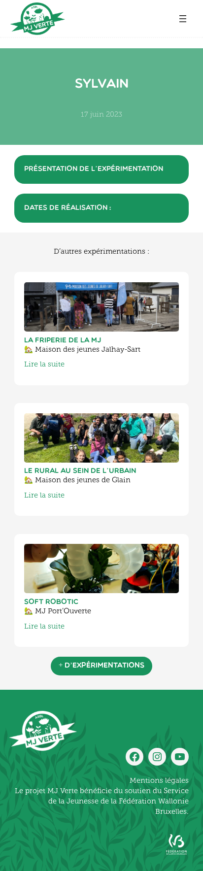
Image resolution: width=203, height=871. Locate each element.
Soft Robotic (51, 602)
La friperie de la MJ (62, 340)
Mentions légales (159, 781)
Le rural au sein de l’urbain (80, 471)
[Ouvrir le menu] (183, 19)
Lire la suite (44, 364)
